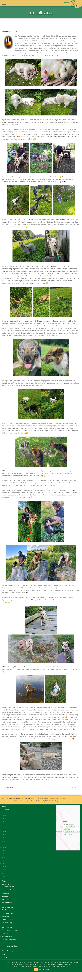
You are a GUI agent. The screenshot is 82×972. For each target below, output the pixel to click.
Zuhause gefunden (8, 890)
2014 (4, 854)
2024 (4, 831)
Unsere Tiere (6, 884)
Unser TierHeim (7, 907)
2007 (4, 876)
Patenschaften (7, 933)
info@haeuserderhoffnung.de (64, 801)
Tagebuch (5, 810)
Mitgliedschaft (7, 936)
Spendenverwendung (10, 946)
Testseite (5, 881)
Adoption (5, 896)
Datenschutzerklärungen (72, 832)
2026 (4, 822)
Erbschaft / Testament (10, 940)
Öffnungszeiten (7, 919)
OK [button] (36, 969)
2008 (4, 873)
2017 (4, 844)
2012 (4, 860)
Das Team (5, 916)
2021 (4, 818)
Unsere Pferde (7, 903)
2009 (4, 870)
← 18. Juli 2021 (8, 788)
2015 (4, 851)
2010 (4, 867)
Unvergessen (6, 899)
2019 (4, 812)
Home (4, 806)
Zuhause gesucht (8, 887)
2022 (4, 825)
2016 (4, 847)
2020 (4, 815)
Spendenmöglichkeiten (10, 930)
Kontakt (4, 957)
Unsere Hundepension (10, 951)
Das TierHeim (7, 910)
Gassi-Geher (6, 943)
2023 (4, 828)
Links (3, 954)
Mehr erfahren (43, 969)
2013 (4, 857)
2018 (4, 841)
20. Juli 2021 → (74, 788)
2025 (4, 834)
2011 (4, 863)
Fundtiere (5, 893)
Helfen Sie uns (7, 927)
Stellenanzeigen (8, 923)
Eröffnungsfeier (7, 913)
